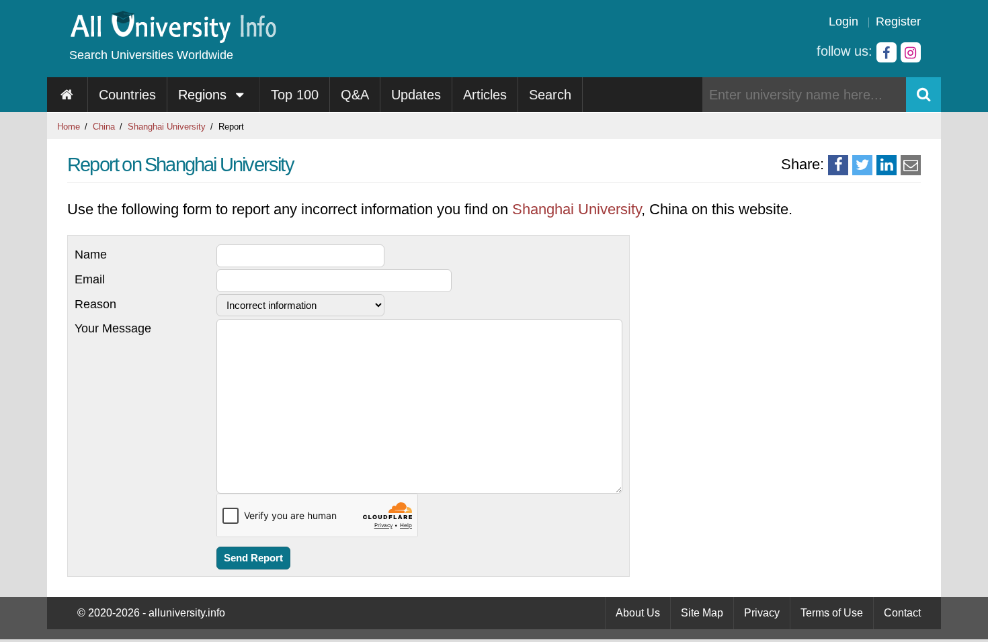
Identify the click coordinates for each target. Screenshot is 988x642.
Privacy (762, 612)
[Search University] (923, 94)
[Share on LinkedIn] (886, 165)
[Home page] (67, 94)
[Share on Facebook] (838, 165)
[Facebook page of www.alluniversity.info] (886, 52)
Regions (204, 94)
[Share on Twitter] (862, 165)
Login (843, 21)
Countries (127, 94)
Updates (416, 94)
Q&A (355, 94)
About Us (638, 612)
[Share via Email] (911, 165)
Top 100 (295, 94)
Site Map (702, 612)
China (104, 127)
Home (68, 127)
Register (898, 21)
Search (550, 94)
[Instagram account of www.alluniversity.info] (911, 52)
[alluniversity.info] (172, 38)
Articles (485, 94)
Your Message (113, 328)
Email (90, 279)
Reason (95, 304)
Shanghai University (167, 127)
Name (91, 254)
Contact (902, 612)
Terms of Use (831, 612)
